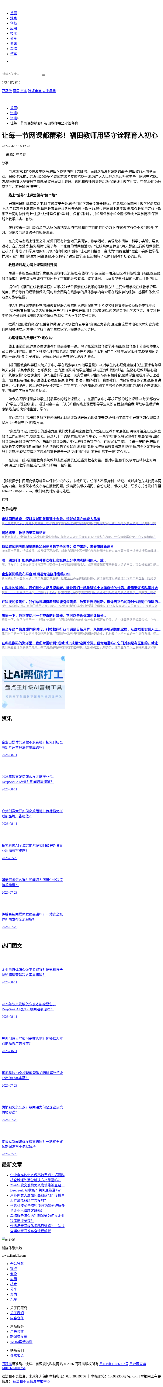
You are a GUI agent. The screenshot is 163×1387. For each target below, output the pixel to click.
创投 (13, 23)
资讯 (13, 43)
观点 (13, 18)
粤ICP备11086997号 (113, 1364)
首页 (13, 13)
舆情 (13, 49)
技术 (13, 33)
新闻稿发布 (18, 1337)
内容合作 (17, 1318)
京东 (23, 91)
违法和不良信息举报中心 (31, 1381)
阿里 (16, 91)
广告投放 (17, 1331)
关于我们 (17, 1313)
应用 (13, 28)
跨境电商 (35, 91)
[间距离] (8, 4)
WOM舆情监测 (21, 1342)
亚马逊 (7, 91)
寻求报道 (17, 1355)
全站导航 (17, 1264)
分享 (13, 38)
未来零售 (49, 91)
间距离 (7, 1364)
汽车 (13, 54)
